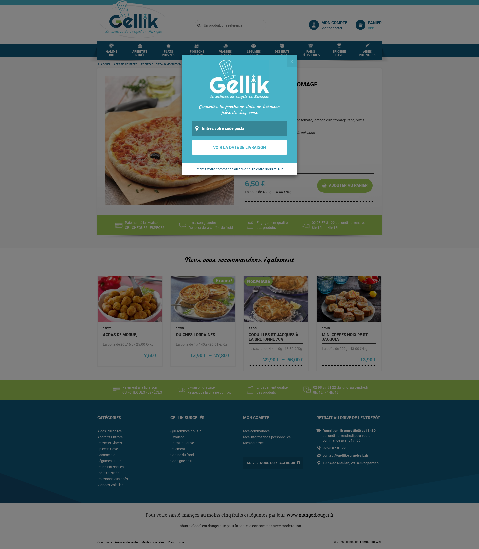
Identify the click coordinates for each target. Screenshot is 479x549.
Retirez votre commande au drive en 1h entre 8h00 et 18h (239, 169)
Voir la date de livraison (239, 147)
